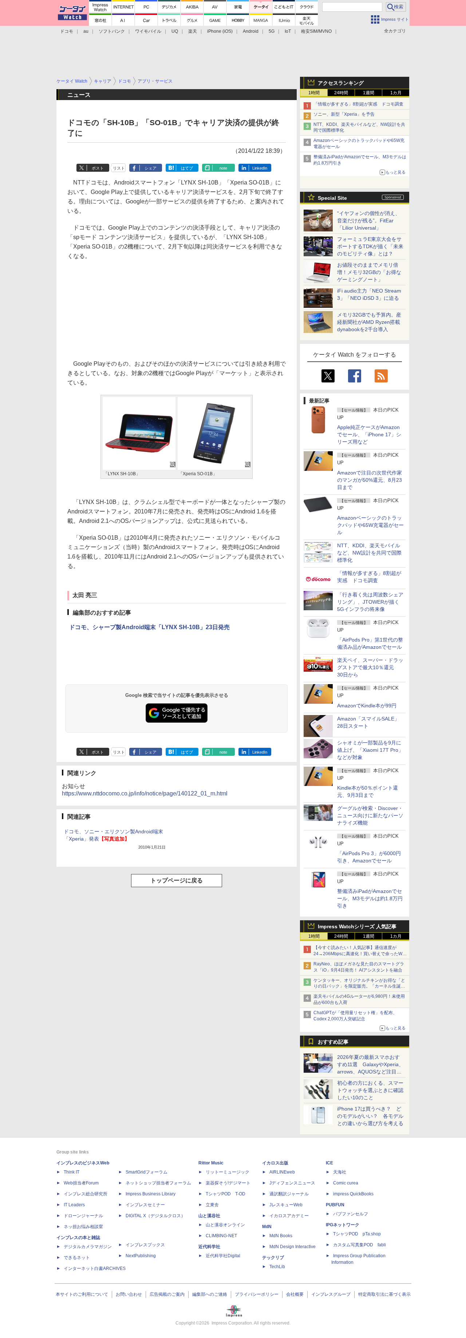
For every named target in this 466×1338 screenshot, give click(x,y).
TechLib (277, 1266)
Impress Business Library (150, 1193)
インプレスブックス (145, 1244)
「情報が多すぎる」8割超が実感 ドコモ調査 (358, 104)
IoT (288, 31)
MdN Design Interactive (292, 1246)
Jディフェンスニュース (292, 1183)
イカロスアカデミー (289, 1215)
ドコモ (66, 31)
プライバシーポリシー (257, 1294)
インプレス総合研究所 (85, 1193)
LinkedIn (259, 168)
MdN (267, 1226)
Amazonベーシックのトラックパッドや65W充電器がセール (370, 525)
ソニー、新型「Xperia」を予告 (344, 114)
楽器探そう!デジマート (228, 1183)
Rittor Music (211, 1163)
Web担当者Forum (81, 1183)
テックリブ (273, 1257)
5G (272, 31)
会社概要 (295, 1294)
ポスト (98, 168)
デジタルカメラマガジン (88, 1246)
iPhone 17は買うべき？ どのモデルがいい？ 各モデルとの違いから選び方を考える (370, 1116)
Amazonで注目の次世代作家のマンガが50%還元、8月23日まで (369, 480)
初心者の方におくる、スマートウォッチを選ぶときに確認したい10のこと (370, 1090)
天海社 (339, 1172)
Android (250, 31)
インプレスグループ (331, 1294)
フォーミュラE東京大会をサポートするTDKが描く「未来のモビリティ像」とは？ (370, 246)
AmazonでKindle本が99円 (366, 705)
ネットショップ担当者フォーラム (158, 1183)
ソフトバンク (112, 31)
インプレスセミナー (145, 1204)
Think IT (71, 1172)
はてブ (187, 168)
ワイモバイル (148, 31)
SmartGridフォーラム (146, 1172)
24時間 (341, 92)
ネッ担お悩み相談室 (83, 1226)
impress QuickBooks (353, 1193)
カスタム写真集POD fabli (359, 1244)
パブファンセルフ (350, 1213)
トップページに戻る (176, 880)
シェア (151, 168)
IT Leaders (74, 1204)
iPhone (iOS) (220, 31)
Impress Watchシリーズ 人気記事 (357, 926)
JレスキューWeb (286, 1204)
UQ (174, 31)
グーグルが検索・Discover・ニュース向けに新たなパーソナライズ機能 (370, 815)
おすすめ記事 (333, 1042)
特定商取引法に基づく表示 (384, 1294)
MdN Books (280, 1235)
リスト (119, 168)
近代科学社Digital (223, 1255)
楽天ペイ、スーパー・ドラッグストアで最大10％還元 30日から (370, 667)
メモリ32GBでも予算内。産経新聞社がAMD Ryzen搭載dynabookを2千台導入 (369, 322)
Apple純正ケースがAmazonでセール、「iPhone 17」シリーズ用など (369, 434)
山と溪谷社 (209, 1215)
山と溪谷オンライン (225, 1224)
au (85, 31)
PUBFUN (335, 1204)
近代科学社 (209, 1246)
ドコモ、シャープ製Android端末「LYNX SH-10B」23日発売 (149, 627)
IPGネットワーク (342, 1224)
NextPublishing (141, 1255)
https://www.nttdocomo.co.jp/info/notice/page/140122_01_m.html (145, 793)
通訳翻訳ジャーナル (289, 1193)
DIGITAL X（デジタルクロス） (155, 1215)
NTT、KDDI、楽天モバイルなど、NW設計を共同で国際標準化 (369, 553)
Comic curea (345, 1183)
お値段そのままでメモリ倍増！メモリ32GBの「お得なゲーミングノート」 (369, 272)
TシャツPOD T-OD (225, 1193)
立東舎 (212, 1204)
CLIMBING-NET (221, 1235)
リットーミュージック (227, 1172)
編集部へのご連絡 (209, 1294)
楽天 (192, 31)
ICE (329, 1163)
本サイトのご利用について (82, 1294)
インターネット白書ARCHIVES (95, 1268)
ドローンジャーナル (83, 1215)
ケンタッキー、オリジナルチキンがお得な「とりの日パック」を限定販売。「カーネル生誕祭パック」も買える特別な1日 (359, 986)
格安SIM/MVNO (316, 31)
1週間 (368, 92)
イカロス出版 (275, 1163)
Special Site (332, 198)
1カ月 (396, 92)
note (223, 168)
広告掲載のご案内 (167, 1294)
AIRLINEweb (282, 1172)
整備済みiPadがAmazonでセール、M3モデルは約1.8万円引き (370, 898)
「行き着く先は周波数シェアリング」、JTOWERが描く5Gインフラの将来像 (370, 602)
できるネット (77, 1257)
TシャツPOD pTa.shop (357, 1233)
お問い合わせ (129, 1294)
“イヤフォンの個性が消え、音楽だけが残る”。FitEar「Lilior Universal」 (368, 220)
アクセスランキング (341, 83)
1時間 (314, 92)
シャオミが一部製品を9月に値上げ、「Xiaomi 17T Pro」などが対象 (370, 750)
